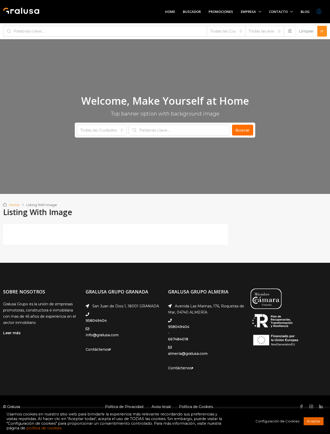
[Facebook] (302, 406)
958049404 (96, 320)
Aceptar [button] (313, 421)
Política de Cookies (196, 406)
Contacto (278, 11)
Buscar (242, 130)
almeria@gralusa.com (188, 353)
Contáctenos (98, 349)
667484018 (178, 339)
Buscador (192, 11)
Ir (322, 31)
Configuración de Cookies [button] (277, 421)
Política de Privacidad (124, 406)
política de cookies (44, 428)
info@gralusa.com (102, 335)
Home (170, 11)
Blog (305, 11)
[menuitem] (319, 11)
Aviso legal (161, 406)
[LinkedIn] (322, 406)
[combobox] (226, 31)
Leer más (12, 333)
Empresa (248, 11)
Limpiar (306, 31)
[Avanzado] (290, 31)
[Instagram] (312, 406)
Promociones (221, 11)
